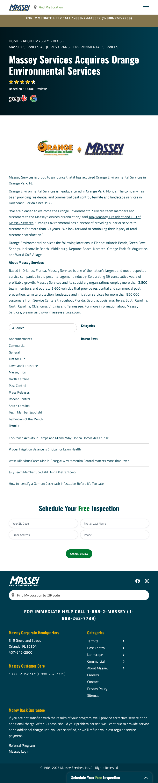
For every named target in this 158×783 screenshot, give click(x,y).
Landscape (95, 654)
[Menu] (146, 8)
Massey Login (19, 751)
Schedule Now (79, 554)
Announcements (20, 338)
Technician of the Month (26, 419)
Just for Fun (17, 358)
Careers (93, 675)
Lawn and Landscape (23, 365)
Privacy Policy (97, 688)
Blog (57, 41)
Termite (14, 425)
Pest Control (17, 385)
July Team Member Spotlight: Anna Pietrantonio (42, 472)
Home (14, 41)
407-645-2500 (20, 652)
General (14, 352)
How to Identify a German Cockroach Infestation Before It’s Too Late (56, 483)
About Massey (36, 41)
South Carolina (19, 405)
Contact (93, 681)
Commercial (17, 345)
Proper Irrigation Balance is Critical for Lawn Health (45, 449)
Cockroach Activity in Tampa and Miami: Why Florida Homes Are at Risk (59, 437)
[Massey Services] (20, 7)
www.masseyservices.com (60, 312)
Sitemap (93, 695)
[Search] (13, 595)
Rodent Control (19, 398)
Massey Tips (17, 372)
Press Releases (19, 392)
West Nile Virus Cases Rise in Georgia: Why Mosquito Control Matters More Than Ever (69, 460)
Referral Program (22, 745)
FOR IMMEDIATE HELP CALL (79, 18)
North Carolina (19, 379)
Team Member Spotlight (25, 412)
